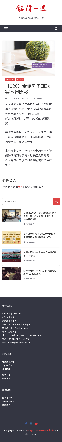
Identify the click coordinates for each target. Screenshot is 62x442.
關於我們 (6, 405)
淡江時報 (6, 369)
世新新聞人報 (8, 361)
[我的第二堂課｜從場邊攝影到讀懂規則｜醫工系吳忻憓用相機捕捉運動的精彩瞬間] (11, 219)
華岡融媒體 (7, 365)
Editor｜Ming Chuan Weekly (31, 98)
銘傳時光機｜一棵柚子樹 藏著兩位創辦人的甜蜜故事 (39, 272)
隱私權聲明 (7, 397)
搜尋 (56, 201)
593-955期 (9, 79)
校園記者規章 (8, 401)
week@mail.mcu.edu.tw (19, 342)
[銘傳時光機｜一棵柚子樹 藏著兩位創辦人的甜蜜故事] (11, 275)
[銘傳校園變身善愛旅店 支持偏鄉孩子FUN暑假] (11, 257)
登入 (20, 187)
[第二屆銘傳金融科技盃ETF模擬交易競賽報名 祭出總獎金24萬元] (11, 239)
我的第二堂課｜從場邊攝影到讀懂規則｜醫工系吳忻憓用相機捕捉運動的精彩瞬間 (39, 216)
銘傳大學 (6, 374)
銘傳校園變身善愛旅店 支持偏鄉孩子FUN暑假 (39, 254)
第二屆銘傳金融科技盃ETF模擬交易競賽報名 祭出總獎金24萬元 (39, 236)
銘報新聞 (6, 378)
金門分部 (20, 79)
